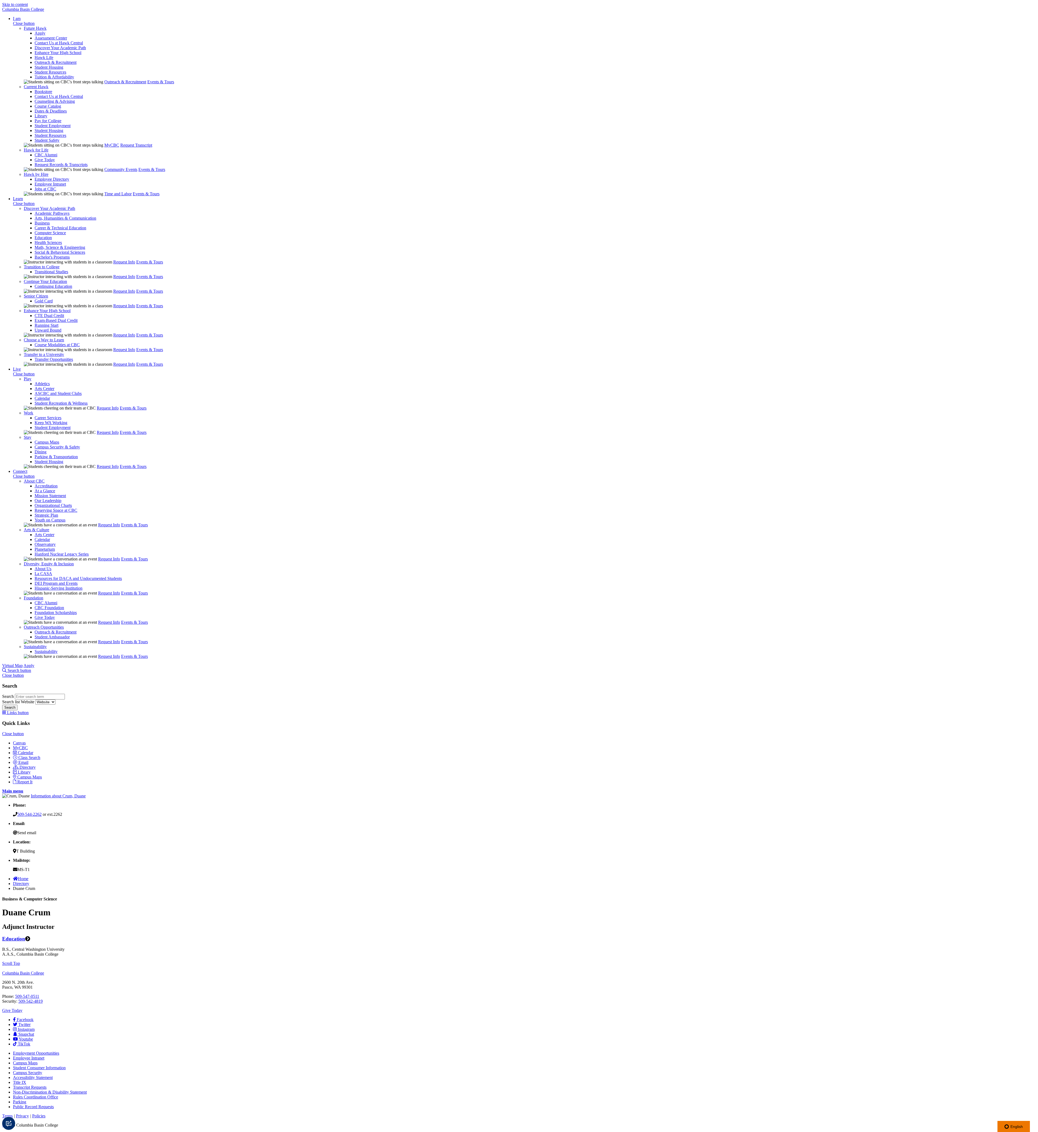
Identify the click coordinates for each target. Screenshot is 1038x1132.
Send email (26, 832)
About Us (43, 568)
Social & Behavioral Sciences (60, 252)
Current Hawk (36, 86)
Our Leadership (48, 500)
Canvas (19, 743)
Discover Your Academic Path (60, 47)
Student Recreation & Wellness (61, 403)
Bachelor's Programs (52, 257)
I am (17, 18)
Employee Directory (52, 179)
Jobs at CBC (45, 189)
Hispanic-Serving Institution (58, 588)
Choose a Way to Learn (44, 340)
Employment (36, 1053)
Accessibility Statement (33, 1077)
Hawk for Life (36, 150)
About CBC (34, 481)
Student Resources (50, 72)
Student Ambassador (52, 637)
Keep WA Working (51, 422)
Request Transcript (136, 145)
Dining (40, 452)
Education (43, 237)
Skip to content (15, 4)
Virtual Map (12, 665)
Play (27, 379)
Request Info (124, 262)
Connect (20, 471)
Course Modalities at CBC (57, 344)
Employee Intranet (50, 184)
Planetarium (45, 549)
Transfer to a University (44, 354)
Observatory (45, 544)
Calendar (42, 398)
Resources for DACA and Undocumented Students (78, 578)
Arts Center (44, 388)
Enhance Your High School (58, 52)
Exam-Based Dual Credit (56, 320)
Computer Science (50, 232)
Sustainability (35, 646)
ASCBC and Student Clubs (58, 393)
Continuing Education (53, 286)
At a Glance (45, 491)
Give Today (45, 159)
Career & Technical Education (60, 228)
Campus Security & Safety (57, 447)
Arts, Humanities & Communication (65, 218)
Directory (27, 767)
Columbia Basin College (23, 9)
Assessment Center (51, 38)
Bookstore (43, 91)
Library (41, 116)
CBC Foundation (49, 607)
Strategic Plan (46, 515)
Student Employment (53, 125)
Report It (24, 782)
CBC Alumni (46, 155)
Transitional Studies (51, 271)
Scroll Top (11, 963)
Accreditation (46, 486)
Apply (40, 33)
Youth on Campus (50, 520)
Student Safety (47, 140)
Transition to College (41, 267)
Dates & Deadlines (51, 111)
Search (8, 696)
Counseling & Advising (55, 101)
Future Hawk (35, 28)
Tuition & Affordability (54, 77)
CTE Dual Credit (49, 315)
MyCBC (111, 145)
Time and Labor (118, 194)
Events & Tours (160, 82)
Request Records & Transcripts (61, 164)
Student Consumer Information (39, 1067)
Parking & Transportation (56, 456)
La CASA (43, 573)
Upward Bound (48, 330)
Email (23, 762)
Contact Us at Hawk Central (59, 43)
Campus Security (27, 1072)
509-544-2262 (29, 814)
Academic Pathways (52, 213)
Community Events (120, 169)
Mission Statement (50, 495)
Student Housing (49, 67)
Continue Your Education (45, 281)
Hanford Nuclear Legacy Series (62, 554)
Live (17, 369)
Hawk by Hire (36, 174)
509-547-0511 (27, 996)
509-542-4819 (30, 1001)
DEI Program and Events (56, 583)
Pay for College (48, 120)
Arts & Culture (36, 529)
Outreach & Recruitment (55, 62)
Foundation (33, 598)
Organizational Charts (53, 505)
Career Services (48, 417)
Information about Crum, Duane (58, 796)
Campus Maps (47, 442)
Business (42, 223)
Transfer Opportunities (54, 359)
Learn (18, 198)
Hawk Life (44, 57)
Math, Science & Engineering (60, 247)
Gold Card (44, 301)
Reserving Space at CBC (56, 510)
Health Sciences (48, 242)
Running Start (46, 325)
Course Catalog (48, 106)
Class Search (29, 757)
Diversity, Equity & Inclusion (49, 564)
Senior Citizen (36, 296)
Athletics (42, 383)
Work (28, 413)
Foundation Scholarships (56, 612)
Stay (27, 437)
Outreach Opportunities (44, 627)
